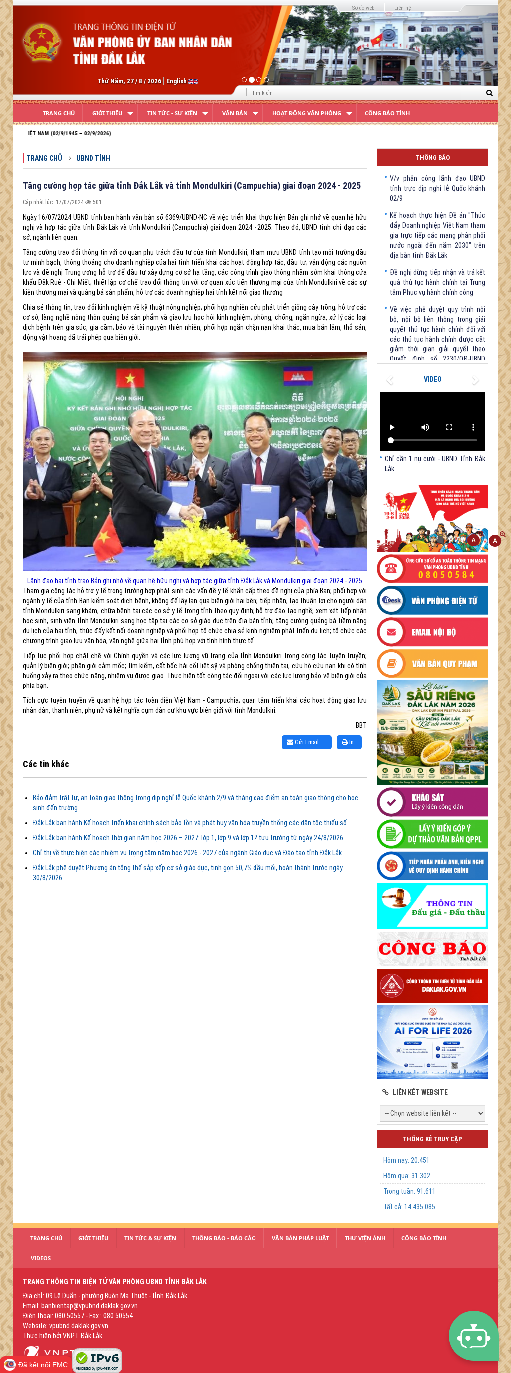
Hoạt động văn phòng (306, 113)
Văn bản (235, 113)
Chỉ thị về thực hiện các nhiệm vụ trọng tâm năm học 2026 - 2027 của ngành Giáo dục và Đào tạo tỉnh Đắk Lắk (187, 853)
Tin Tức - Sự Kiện (172, 113)
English (177, 81)
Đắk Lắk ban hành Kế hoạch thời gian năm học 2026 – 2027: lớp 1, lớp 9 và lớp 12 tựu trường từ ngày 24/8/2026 (188, 838)
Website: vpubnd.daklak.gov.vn (65, 1326)
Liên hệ (402, 8)
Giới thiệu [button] (93, 1238)
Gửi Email (306, 742)
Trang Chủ (59, 113)
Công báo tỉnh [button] (423, 1238)
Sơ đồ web (363, 8)
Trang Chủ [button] (46, 1238)
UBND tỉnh (93, 158)
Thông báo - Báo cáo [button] (224, 1238)
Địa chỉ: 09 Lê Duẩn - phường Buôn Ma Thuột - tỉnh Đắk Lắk (105, 1296)
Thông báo (433, 157)
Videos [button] (41, 1258)
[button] (49, 50)
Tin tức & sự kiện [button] (150, 1238)
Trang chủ (44, 158)
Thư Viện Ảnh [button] (365, 1238)
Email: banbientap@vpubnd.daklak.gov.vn (80, 1306)
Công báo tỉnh (387, 113)
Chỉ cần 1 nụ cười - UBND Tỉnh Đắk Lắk (435, 464)
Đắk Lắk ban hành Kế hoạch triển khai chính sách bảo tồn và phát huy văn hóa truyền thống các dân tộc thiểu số (190, 823)
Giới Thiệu (107, 113)
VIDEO (433, 379)
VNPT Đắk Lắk (82, 1336)
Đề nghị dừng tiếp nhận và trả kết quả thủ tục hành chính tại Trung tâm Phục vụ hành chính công (437, 263)
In (351, 742)
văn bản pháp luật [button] (300, 1238)
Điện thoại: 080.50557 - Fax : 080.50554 (78, 1316)
